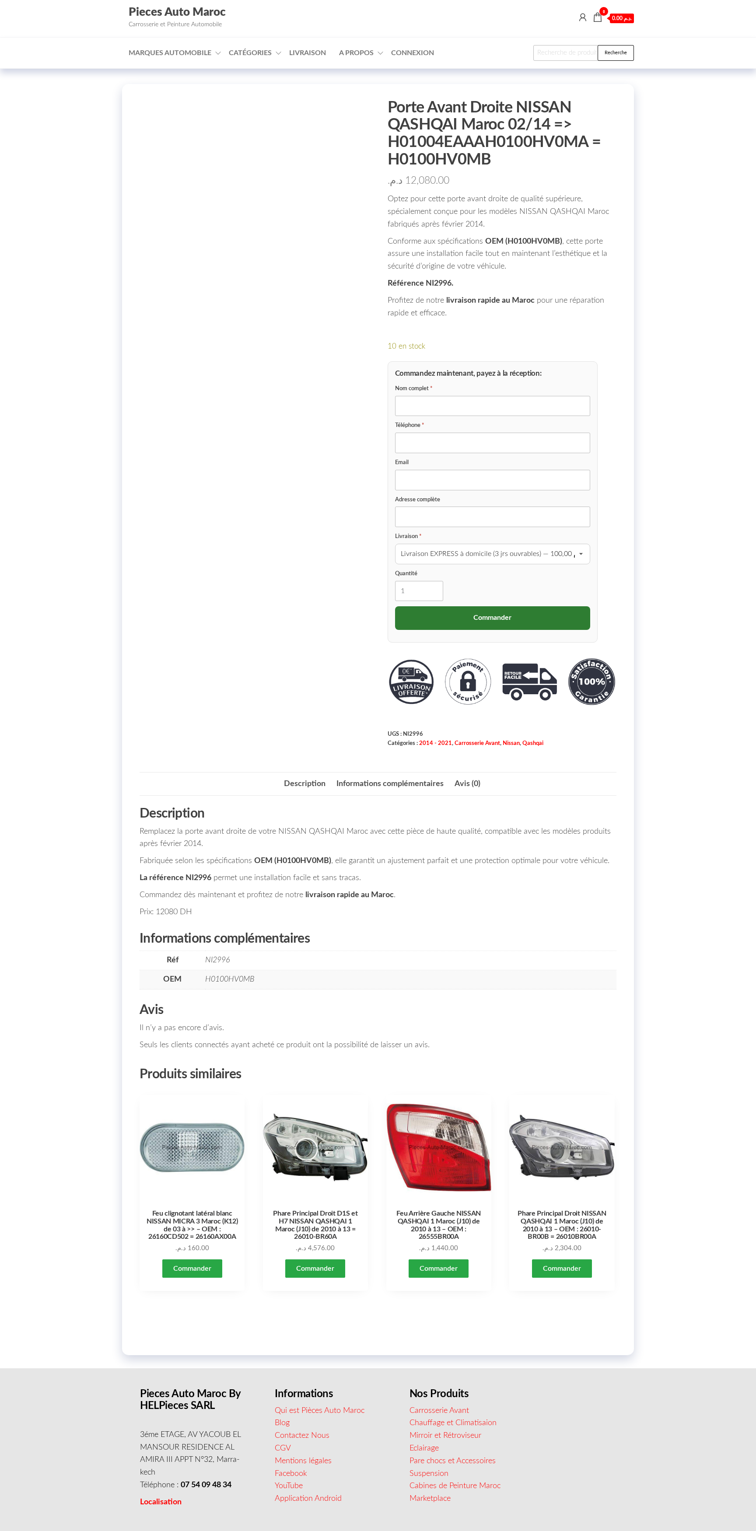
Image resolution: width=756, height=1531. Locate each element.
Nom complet (414, 388)
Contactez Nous (302, 1436)
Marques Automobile (170, 52)
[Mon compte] (582, 18)
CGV (283, 1448)
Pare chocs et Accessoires (453, 1461)
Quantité (406, 574)
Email (402, 462)
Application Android (308, 1499)
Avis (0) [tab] (467, 784)
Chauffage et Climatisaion (453, 1423)
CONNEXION (412, 52)
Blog (282, 1423)
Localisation (161, 1502)
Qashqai (532, 743)
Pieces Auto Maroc (177, 12)
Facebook (291, 1474)
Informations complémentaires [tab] (390, 784)
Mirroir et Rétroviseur (445, 1436)
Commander (192, 1268)
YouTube (289, 1486)
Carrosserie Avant (477, 743)
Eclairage (424, 1448)
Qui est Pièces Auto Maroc (319, 1411)
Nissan (511, 743)
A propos (356, 52)
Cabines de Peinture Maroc (455, 1486)
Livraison (307, 52)
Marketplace (430, 1499)
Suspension (429, 1474)
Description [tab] (305, 784)
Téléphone (409, 425)
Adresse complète (417, 500)
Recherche (616, 52)
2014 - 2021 (435, 743)
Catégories (250, 52)
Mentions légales (303, 1461)
